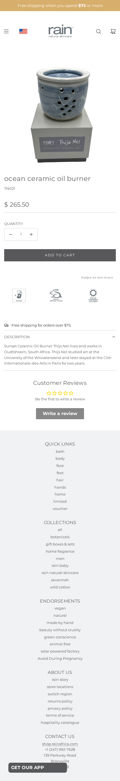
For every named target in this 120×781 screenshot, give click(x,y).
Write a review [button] (60, 413)
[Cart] (113, 31)
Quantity (13, 223)
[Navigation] (6, 31)
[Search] (98, 31)
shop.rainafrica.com (60, 744)
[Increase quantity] (31, 234)
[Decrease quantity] (10, 234)
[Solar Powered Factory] (95, 295)
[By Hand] (21, 295)
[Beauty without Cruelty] (58, 295)
